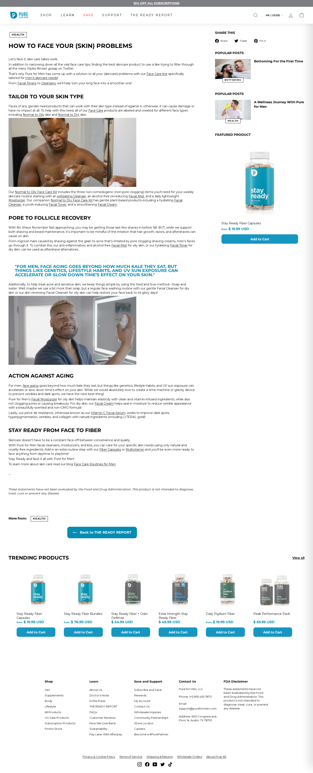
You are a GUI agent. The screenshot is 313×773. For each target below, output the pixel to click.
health (18, 34)
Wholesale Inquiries (147, 712)
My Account (142, 701)
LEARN (68, 15)
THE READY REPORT (152, 15)
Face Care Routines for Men (95, 464)
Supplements (54, 695)
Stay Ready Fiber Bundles (83, 614)
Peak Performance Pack (271, 614)
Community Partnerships (151, 717)
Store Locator (144, 723)
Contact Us (141, 706)
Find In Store (53, 728)
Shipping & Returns (159, 756)
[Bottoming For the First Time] (233, 69)
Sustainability (98, 728)
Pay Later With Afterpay (105, 734)
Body (48, 701)
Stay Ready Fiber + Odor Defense (129, 616)
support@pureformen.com (198, 708)
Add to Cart (259, 239)
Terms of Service (130, 756)
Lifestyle (50, 706)
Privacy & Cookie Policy (99, 756)
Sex (47, 689)
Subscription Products (60, 723)
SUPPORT (112, 15)
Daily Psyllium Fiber (220, 614)
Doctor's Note (99, 695)
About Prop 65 (216, 756)
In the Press (97, 701)
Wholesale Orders (189, 756)
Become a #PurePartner (151, 734)
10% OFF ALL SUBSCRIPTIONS (156, 3)
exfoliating (65, 196)
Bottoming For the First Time (278, 61)
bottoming (233, 80)
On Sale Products (57, 717)
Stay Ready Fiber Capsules (241, 223)
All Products (53, 712)
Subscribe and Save (148, 689)
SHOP (46, 15)
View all (298, 558)
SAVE (88, 15)
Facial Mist (136, 196)
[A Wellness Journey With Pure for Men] (233, 110)
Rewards (140, 695)
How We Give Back (102, 723)
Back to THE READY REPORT (105, 532)
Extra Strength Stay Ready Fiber (173, 616)
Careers (139, 728)
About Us (95, 689)
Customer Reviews (102, 717)
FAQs (93, 712)
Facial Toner (57, 204)
